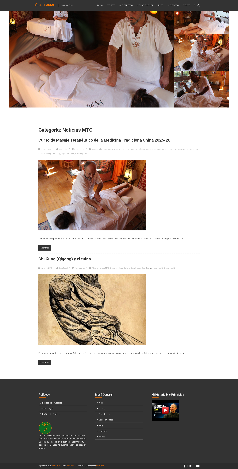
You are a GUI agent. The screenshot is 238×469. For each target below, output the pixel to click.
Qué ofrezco (126, 5)
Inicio (100, 5)
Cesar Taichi (146, 268)
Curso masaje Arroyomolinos (178, 149)
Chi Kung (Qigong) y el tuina (64, 258)
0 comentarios (79, 149)
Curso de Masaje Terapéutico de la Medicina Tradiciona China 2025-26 (104, 140)
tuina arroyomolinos (82, 153)
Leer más (44, 248)
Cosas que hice (145, 5)
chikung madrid (157, 268)
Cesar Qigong (136, 268)
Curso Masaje (162, 149)
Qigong (121, 149)
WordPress (100, 466)
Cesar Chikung (124, 268)
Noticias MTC (112, 149)
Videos (186, 5)
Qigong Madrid (169, 268)
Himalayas (70, 466)
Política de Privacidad (52, 403)
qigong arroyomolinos (66, 153)
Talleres (127, 149)
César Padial (44, 5)
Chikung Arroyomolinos (147, 149)
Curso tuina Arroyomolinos (48, 153)
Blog (160, 5)
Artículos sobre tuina (99, 149)
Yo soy (111, 5)
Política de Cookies (51, 414)
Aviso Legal (47, 408)
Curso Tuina (194, 149)
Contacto (173, 5)
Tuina (133, 149)
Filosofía (95, 268)
